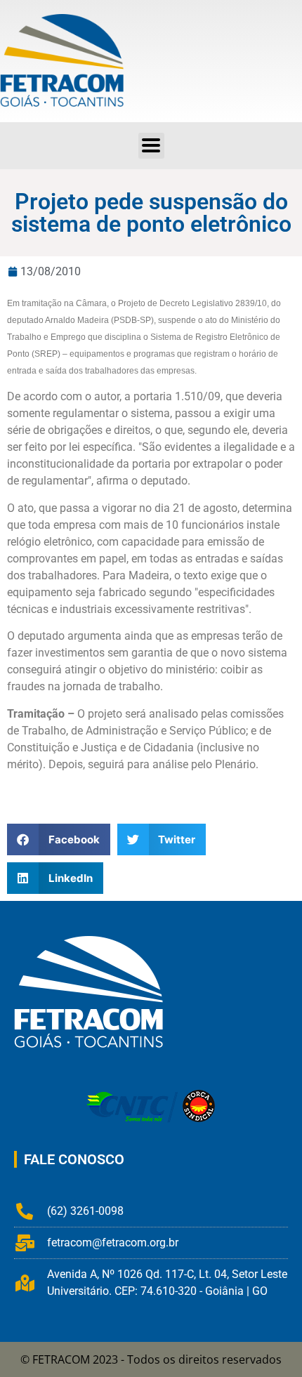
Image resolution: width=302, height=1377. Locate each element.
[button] (151, 146)
